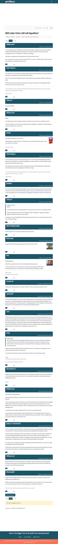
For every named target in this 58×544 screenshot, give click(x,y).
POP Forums (8, 508)
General (18, 36)
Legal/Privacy (27, 537)
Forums (13, 36)
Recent (7, 36)
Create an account (38, 28)
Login (44, 28)
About (20, 537)
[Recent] (47, 27)
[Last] (15, 41)
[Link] (14, 64)
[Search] (51, 27)
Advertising (36, 537)
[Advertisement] (29, 14)
